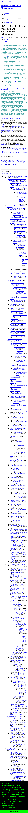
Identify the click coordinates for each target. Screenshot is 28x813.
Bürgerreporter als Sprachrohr (18, 704)
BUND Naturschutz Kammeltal (18, 273)
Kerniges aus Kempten (16, 572)
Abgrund (17, 144)
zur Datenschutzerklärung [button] (9, 807)
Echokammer (13, 164)
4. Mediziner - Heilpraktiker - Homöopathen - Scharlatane (14, 339)
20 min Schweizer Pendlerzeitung (19, 596)
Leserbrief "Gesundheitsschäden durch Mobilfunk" (19, 619)
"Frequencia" (14, 513)
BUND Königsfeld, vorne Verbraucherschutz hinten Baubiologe (19, 242)
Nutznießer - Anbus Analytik (17, 308)
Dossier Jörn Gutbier (16, 780)
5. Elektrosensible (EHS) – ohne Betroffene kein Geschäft (15, 414)
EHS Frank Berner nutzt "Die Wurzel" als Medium (17, 429)
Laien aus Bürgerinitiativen (17, 567)
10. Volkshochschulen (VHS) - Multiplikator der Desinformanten (14, 715)
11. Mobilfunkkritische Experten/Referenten (13, 749)
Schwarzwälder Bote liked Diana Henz (21, 686)
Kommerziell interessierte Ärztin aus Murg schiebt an (21, 352)
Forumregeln (7, 15)
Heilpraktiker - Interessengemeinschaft (15, 390)
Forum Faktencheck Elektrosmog (11, 6)
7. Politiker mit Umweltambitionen (16, 523)
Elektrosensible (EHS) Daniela (18, 439)
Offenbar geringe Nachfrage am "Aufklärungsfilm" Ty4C (18, 182)
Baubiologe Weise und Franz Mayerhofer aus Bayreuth (17, 331)
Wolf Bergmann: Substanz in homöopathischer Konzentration (19, 402)
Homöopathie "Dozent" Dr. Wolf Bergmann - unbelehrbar (18, 397)
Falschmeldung (4, 161)
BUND (11, 160)
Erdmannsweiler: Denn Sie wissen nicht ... (23, 254)
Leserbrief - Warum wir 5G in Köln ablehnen (20, 674)
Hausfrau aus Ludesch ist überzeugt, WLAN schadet (19, 369)
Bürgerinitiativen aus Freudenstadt (19, 569)
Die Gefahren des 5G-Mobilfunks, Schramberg (18, 762)
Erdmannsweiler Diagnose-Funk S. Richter (20, 247)
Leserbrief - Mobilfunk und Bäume (19, 670)
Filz (8, 160)
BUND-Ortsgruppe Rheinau (20, 224)
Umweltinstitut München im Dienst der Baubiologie (17, 283)
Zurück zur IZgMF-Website (7, 1)
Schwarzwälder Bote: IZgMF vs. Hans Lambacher (19, 682)
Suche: (2, 18)
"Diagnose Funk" (15, 477)
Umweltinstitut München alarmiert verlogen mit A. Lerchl (21, 292)
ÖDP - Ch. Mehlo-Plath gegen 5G (19, 561)
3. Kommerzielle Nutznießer (14, 280)
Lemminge (3, 144)
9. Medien (10, 583)
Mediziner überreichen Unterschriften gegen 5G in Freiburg (18, 410)
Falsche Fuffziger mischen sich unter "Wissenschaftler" (14, 148)
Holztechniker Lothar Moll (17, 325)
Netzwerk (3, 163)
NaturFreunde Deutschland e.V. (18, 516)
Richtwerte (14, 81)
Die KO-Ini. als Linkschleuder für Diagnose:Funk (17, 470)
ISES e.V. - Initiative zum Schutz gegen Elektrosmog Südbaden (18, 510)
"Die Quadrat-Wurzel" (19, 432)
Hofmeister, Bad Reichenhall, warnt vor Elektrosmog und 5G (18, 544)
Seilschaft (15, 160)
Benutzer (6, 14)
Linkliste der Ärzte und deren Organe (19, 347)
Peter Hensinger (4, 124)
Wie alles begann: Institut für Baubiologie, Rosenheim (21, 236)
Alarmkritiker (22, 161)
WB (7, 56)
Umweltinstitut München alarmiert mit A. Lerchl (19, 287)
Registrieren (6, 13)
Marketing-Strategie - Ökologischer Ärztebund (21, 193)
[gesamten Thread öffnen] (17, 177)
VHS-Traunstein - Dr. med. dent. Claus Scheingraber (18, 727)
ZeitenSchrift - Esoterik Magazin (18, 657)
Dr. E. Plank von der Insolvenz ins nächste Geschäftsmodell (18, 386)
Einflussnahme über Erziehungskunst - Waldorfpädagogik (18, 482)
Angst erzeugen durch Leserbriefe (19, 365)
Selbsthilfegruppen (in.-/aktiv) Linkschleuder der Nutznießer (17, 459)
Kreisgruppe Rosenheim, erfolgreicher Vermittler (19, 231)
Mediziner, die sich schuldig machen (21, 361)
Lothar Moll (11, 127)
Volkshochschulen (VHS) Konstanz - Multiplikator (16, 741)
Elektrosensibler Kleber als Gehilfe (19, 425)
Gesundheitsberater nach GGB (18, 393)
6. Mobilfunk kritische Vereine (15, 463)
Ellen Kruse (7, 128)
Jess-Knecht (20, 163)
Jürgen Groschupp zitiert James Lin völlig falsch (21, 624)
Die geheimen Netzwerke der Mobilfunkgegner (16, 176)
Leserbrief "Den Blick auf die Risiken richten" (19, 607)
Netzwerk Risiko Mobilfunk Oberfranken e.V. (17, 501)
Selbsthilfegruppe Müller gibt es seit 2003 (21, 446)
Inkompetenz (22, 160)
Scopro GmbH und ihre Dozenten (21, 497)
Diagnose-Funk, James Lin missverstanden (11, 118)
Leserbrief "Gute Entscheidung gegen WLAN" (20, 603)
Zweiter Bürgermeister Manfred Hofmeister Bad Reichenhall (18, 539)
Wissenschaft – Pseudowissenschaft (14, 319)
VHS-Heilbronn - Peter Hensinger (19, 730)
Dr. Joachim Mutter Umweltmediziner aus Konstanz (17, 753)
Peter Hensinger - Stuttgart (17, 758)
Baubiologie (3, 160)
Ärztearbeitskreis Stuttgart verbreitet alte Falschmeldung (14, 152)
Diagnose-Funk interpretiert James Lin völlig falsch (24, 639)
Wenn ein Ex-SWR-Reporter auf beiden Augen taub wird (21, 612)
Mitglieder (7, 164)
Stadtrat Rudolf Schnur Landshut (18, 552)
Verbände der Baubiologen (7, 130)
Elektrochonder (4, 132)
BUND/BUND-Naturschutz (17, 504)
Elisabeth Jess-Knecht (15, 128)
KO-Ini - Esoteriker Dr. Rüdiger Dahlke (19, 474)
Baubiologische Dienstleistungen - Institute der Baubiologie (18, 301)
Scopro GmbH (17, 493)
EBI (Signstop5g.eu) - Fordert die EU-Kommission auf (18, 575)
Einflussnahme (11, 161)
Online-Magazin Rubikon (17, 660)
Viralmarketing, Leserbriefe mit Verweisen (20, 648)
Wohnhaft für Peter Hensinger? (18, 766)
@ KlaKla (6, 39)
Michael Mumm (16, 126)
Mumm (2, 164)
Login (5, 11)
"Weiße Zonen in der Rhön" (17, 488)
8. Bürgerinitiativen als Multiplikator (16, 564)
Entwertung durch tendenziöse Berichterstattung (17, 589)
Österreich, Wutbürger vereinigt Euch (18, 442)
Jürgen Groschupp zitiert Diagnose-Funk (23, 630)
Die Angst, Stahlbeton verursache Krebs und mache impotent (18, 218)
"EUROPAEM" (15, 491)
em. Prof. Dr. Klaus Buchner (17, 769)
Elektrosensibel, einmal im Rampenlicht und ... (16, 418)
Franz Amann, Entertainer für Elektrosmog (19, 777)
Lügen (17, 161)
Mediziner (10, 131)
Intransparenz (13, 163)
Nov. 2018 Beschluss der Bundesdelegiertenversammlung (8, 42)
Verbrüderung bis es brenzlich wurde (21, 667)
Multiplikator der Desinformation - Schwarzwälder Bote (18, 678)
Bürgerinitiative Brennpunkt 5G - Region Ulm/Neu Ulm (18, 579)
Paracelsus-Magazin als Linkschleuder (16, 378)
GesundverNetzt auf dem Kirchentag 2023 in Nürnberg (17, 519)
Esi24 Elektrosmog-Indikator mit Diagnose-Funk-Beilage (20, 315)
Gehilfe (7, 163)
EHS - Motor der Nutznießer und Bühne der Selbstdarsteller (20, 451)
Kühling (25, 163)
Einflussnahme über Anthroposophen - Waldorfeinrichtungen (18, 214)
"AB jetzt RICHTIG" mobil (17, 507)
